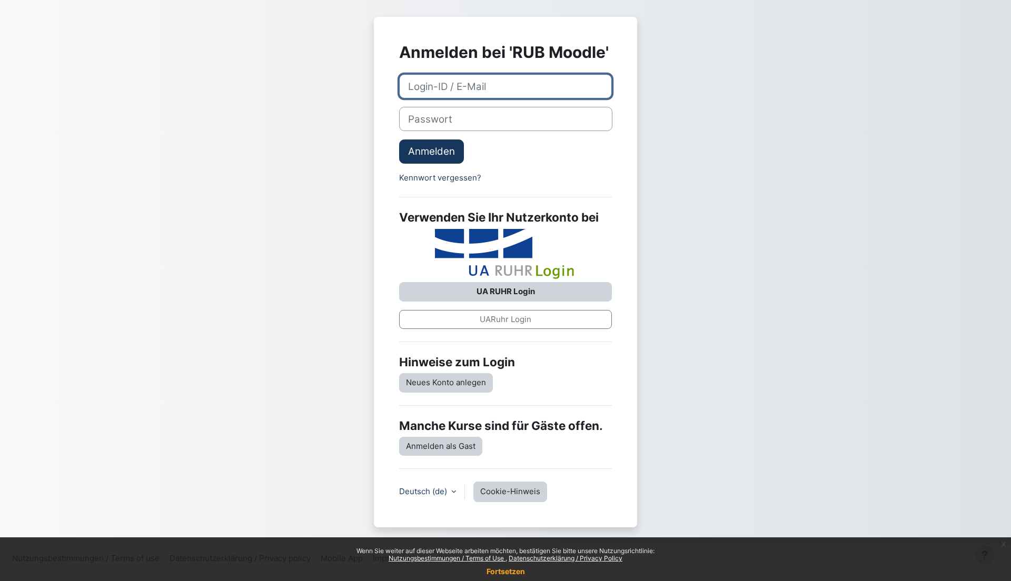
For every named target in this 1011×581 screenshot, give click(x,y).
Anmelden (431, 151)
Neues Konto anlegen (446, 382)
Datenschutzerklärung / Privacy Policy (565, 558)
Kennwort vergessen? (440, 178)
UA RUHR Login (506, 291)
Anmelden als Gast (440, 446)
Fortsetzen (506, 571)
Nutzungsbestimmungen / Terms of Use (447, 558)
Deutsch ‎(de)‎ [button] (424, 491)
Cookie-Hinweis (510, 491)
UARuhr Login (505, 319)
